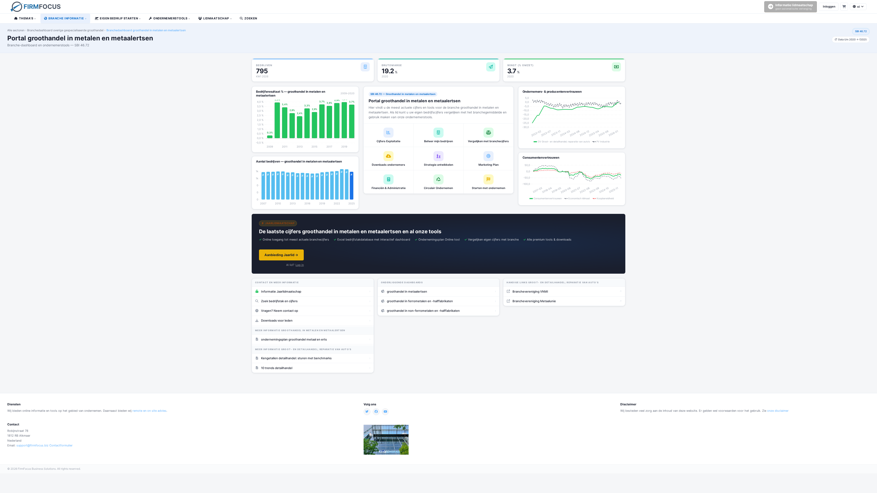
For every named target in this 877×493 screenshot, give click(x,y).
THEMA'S (27, 18)
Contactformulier (61, 445)
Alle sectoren (15, 30)
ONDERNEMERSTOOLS (171, 18)
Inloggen (829, 6)
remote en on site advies (149, 410)
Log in (300, 265)
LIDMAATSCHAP (217, 18)
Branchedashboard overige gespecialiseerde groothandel (65, 30)
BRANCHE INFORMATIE (67, 18)
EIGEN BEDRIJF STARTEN (120, 18)
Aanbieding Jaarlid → (281, 255)
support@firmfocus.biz (32, 445)
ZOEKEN (250, 18)
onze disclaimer (778, 410)
